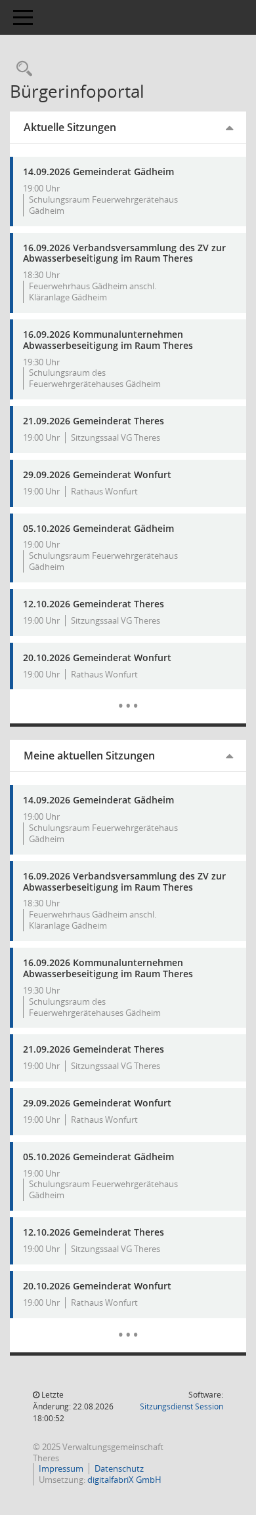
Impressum (61, 1468)
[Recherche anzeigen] (21, 69)
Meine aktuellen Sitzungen (89, 755)
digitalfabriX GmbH (124, 1479)
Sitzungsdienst (181, 1406)
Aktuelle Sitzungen (70, 127)
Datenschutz (119, 1468)
